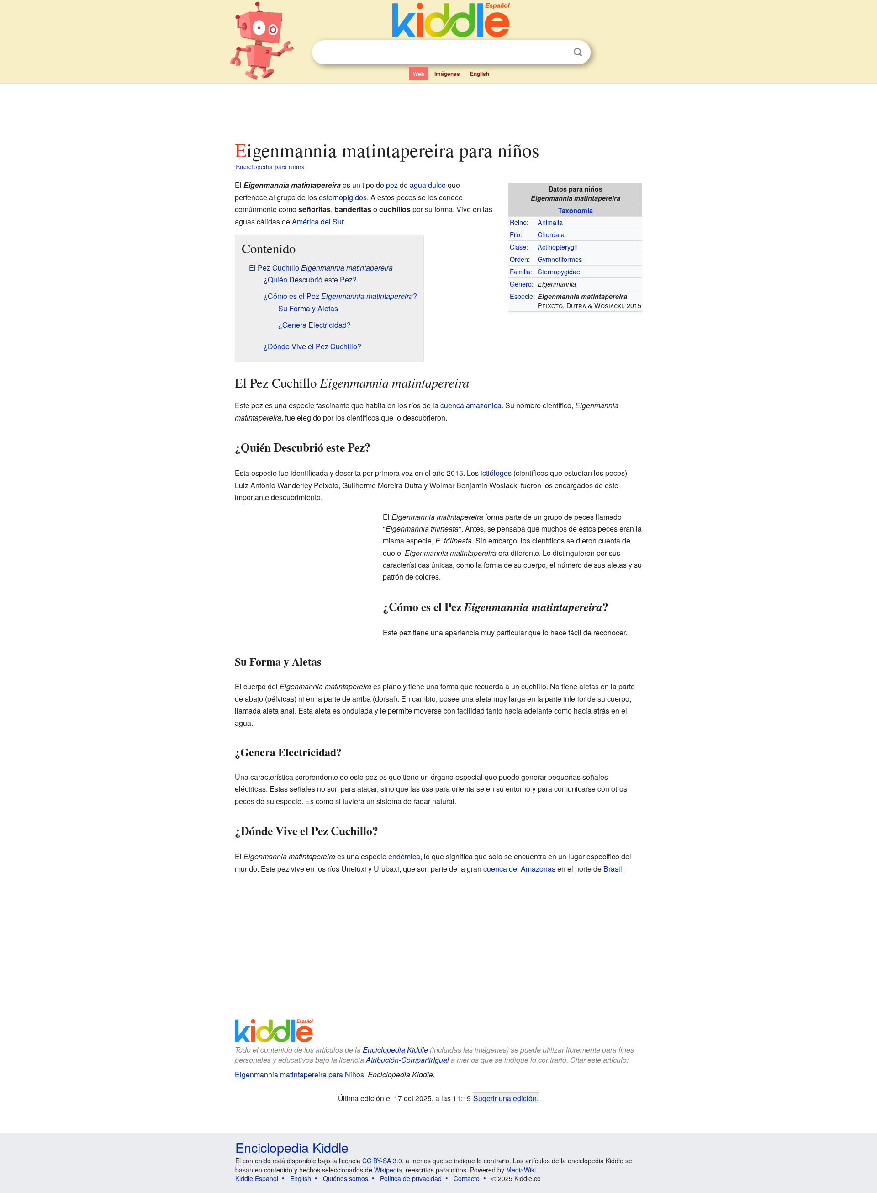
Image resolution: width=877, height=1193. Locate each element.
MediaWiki (521, 1169)
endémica (404, 856)
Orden (519, 259)
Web (418, 73)
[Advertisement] (438, 109)
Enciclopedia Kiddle (395, 1049)
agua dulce (428, 185)
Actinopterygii (557, 246)
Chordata (551, 234)
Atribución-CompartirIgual (407, 1060)
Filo (515, 234)
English (479, 73)
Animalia (550, 222)
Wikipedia (388, 1169)
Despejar (559, 52)
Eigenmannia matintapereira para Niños (299, 1074)
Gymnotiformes (560, 259)
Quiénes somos (345, 1178)
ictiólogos (496, 473)
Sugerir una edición (505, 1098)
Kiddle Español (256, 1178)
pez (392, 185)
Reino (518, 222)
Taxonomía (575, 210)
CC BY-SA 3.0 (382, 1160)
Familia (520, 271)
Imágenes (447, 73)
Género (521, 283)
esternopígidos (343, 197)
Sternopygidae (559, 271)
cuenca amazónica (471, 405)
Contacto (467, 1178)
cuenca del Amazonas (519, 868)
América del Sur (317, 221)
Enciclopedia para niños (270, 166)
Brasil (612, 868)
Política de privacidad (411, 1178)
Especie (521, 296)
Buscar (578, 52)
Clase (518, 246)
